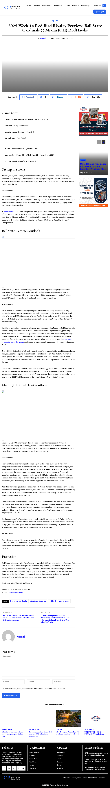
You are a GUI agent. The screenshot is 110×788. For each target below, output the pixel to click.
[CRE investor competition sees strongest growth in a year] (14, 718)
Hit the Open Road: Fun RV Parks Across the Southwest (67, 733)
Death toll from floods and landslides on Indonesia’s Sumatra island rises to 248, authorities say (18, 617)
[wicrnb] (8, 636)
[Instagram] (9, 768)
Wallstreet (7, 729)
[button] (104, 5)
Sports (55, 21)
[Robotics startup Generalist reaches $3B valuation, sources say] (41, 718)
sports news (64, 601)
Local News (89, 729)
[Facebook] (4, 768)
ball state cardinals (18, 601)
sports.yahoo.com (16, 592)
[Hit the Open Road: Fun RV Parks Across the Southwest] (68, 718)
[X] (14, 768)
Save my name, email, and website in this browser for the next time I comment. (35, 689)
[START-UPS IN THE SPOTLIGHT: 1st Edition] (96, 718)
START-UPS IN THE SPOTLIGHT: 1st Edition (94, 733)
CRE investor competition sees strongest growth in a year (12, 734)
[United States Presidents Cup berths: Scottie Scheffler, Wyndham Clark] (93, 156)
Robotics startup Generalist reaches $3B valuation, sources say (40, 734)
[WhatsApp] (18, 768)
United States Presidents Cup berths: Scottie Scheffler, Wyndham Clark (93, 166)
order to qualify (9, 212)
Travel (59, 729)
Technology (34, 729)
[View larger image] (3, 287)
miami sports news (38, 601)
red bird (52, 601)
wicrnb (43, 38)
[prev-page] (99, 142)
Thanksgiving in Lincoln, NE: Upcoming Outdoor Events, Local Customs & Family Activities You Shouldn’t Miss (55, 618)
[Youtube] (23, 768)
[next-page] (103, 142)
